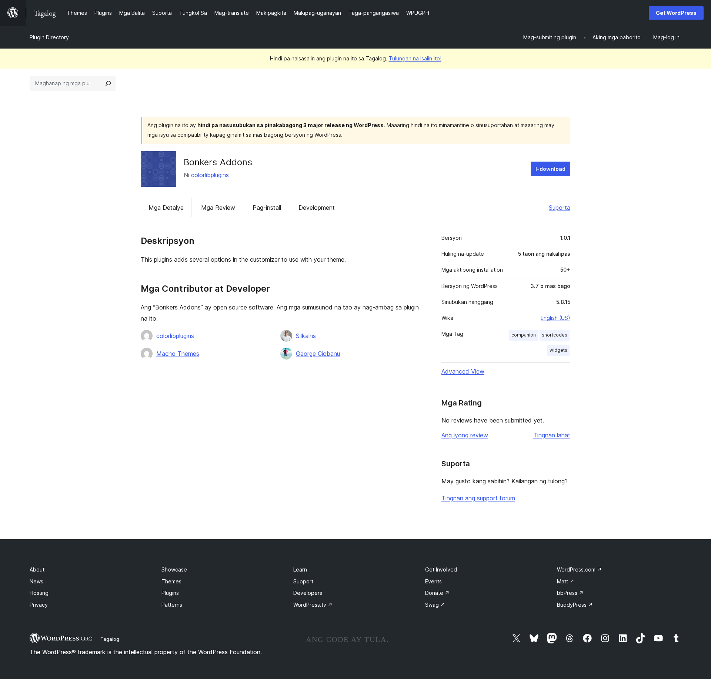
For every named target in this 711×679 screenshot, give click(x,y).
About (37, 569)
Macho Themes (177, 353)
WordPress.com (579, 569)
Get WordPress (676, 13)
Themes (171, 581)
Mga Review (218, 207)
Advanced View (462, 371)
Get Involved (441, 569)
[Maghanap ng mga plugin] (108, 83)
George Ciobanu (318, 353)
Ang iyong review (464, 435)
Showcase (174, 569)
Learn (300, 569)
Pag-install (267, 207)
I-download (550, 169)
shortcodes (554, 335)
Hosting (39, 593)
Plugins (170, 593)
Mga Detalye (166, 207)
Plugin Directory (49, 37)
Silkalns (306, 336)
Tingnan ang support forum (478, 498)
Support (303, 581)
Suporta (559, 207)
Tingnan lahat (551, 435)
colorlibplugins (210, 175)
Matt (565, 581)
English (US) (555, 318)
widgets (558, 350)
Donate (437, 593)
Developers (307, 593)
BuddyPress (575, 605)
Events (433, 581)
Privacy (39, 605)
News (36, 581)
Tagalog (109, 639)
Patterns (171, 605)
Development (316, 207)
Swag (435, 605)
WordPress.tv (313, 605)
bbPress (570, 593)
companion (523, 335)
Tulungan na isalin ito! (415, 58)
